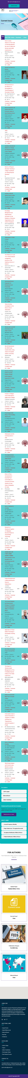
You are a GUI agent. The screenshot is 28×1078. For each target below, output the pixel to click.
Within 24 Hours (13, 832)
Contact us (4, 1036)
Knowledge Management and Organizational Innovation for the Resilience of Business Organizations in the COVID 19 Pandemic (10, 216)
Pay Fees (4, 1034)
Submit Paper (14, 886)
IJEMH (8, 65)
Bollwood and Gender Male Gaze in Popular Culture (9, 696)
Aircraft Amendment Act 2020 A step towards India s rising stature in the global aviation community (9, 350)
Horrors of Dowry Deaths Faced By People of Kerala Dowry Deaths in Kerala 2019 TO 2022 (9, 374)
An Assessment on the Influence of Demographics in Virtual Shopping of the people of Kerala (9, 88)
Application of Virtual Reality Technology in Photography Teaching (10, 631)
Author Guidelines (7, 799)
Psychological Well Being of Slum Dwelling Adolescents (10, 414)
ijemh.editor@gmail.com (15, 1)
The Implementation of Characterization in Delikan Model (10, 456)
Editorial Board (6, 795)
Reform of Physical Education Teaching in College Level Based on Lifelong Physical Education (10, 170)
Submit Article (14, 5)
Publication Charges (14, 945)
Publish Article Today (9, 814)
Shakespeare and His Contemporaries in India (9, 435)
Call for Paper (5, 1045)
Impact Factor (5, 1028)
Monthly (10, 824)
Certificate (7, 61)
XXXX (6, 130)
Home (2, 23)
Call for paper (6, 791)
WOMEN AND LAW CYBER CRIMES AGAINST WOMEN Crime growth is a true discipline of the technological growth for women (10, 557)
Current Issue (13, 916)
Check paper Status (6, 1052)
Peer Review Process (7, 1054)
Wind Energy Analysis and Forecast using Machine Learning (9, 765)
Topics (3, 1047)
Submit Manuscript (6, 1030)
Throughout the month (13, 828)
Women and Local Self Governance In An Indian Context (10, 328)
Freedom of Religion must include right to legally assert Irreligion (10, 395)
